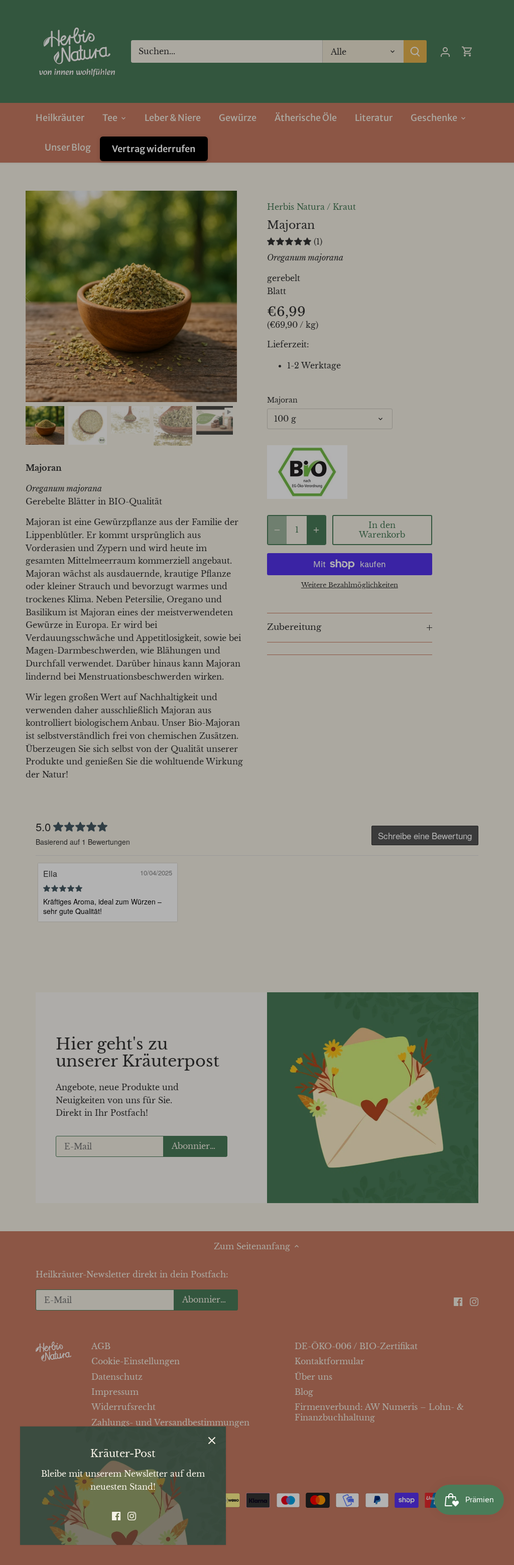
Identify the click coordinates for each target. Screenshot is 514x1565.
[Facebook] (116, 1515)
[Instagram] (131, 1515)
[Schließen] (212, 1440)
